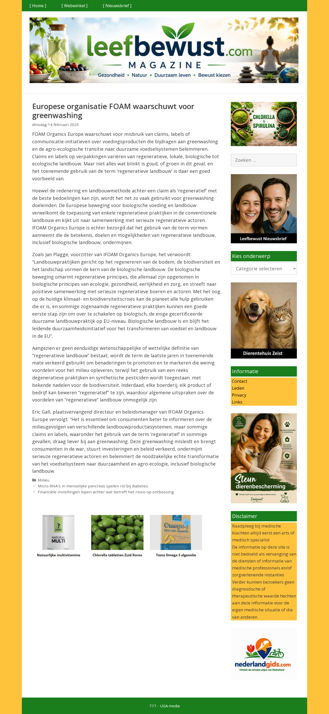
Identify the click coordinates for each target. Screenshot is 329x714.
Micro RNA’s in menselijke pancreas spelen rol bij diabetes (93, 485)
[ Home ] (38, 5)
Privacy (238, 395)
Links (236, 402)
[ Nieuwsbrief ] (117, 5)
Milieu (43, 480)
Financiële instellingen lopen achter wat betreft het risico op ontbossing (106, 491)
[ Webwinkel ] (74, 5)
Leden (237, 388)
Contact (239, 381)
